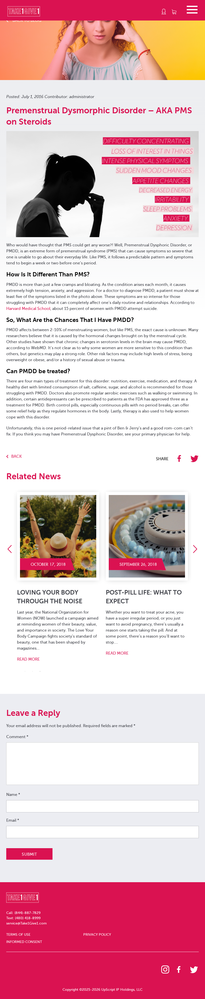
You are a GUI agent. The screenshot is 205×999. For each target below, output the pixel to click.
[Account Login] (163, 12)
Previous (11, 549)
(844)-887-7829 (27, 913)
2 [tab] (32, 671)
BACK (16, 456)
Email (12, 820)
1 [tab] (25, 671)
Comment (17, 737)
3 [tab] (40, 671)
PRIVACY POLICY (97, 934)
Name (13, 794)
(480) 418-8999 (27, 918)
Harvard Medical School (28, 308)
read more (28, 659)
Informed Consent (24, 942)
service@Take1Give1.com (26, 923)
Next (196, 549)
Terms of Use (18, 934)
